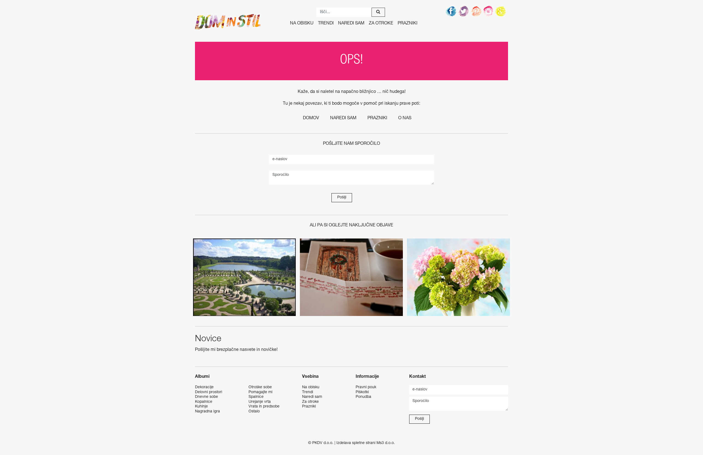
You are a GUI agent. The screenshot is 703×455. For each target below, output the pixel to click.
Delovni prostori (208, 392)
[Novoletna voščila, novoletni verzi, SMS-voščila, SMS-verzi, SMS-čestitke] (351, 277)
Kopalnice (203, 402)
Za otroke (381, 23)
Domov (311, 118)
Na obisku (302, 23)
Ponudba (363, 397)
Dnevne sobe (206, 397)
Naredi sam (351, 23)
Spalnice (256, 397)
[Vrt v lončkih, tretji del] (244, 277)
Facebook (451, 10)
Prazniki (407, 23)
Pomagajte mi (260, 392)
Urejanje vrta (260, 402)
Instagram (489, 10)
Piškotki (362, 392)
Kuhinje (201, 407)
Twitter (463, 10)
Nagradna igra (207, 412)
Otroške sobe (260, 387)
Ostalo (254, 412)
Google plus (501, 10)
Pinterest (476, 10)
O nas (404, 118)
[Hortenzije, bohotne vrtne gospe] (458, 277)
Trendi (326, 23)
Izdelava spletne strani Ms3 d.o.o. (365, 443)
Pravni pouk (366, 387)
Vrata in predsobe (264, 407)
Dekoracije (204, 387)
